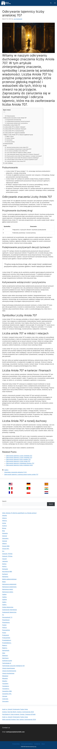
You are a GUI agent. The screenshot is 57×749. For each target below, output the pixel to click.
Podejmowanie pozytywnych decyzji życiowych (18, 121)
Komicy (4, 564)
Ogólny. (4, 604)
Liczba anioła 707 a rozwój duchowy (14, 130)
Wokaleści (5, 676)
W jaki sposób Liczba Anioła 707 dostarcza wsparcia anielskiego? (23, 157)
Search (4, 501)
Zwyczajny (5, 701)
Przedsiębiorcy (6, 640)
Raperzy (4, 645)
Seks (3, 653)
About (43, 744)
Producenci (5, 635)
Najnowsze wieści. (7, 592)
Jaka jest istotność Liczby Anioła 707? (16, 161)
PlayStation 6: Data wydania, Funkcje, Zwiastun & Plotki (18, 714)
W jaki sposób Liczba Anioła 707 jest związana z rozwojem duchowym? (24, 156)
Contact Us (37, 744)
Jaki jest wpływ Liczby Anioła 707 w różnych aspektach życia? (22, 159)
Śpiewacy (5, 655)
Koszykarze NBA (7, 571)
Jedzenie (5, 561)
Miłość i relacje (10, 136)
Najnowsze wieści (7, 589)
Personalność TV (7, 617)
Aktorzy (4, 518)
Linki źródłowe (9, 163)
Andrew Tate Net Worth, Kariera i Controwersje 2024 (18, 712)
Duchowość (9, 140)
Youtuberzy (5, 686)
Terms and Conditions (27, 744)
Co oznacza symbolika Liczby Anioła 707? (17, 150)
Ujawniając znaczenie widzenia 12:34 (15, 472)
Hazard (4, 559)
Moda (4, 581)
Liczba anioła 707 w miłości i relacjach (14, 127)
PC (3, 615)
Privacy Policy (16, 744)
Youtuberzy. (5, 688)
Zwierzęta (5, 699)
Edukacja (5, 533)
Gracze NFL (5, 548)
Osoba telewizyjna (7, 607)
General (4, 536)
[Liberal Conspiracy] (6, 3)
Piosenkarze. (6, 622)
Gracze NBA (6, 546)
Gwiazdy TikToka (7, 553)
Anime (4, 523)
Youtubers (5, 683)
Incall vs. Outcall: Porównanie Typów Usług (15, 709)
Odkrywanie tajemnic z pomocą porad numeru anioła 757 (21, 474)
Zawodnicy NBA (7, 691)
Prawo (4, 632)
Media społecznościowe (9, 579)
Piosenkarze (6, 620)
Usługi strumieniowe (8, 673)
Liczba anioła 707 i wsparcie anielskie (14, 132)
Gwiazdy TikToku (7, 556)
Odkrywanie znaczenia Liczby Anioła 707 (15, 118)
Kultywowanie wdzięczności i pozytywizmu (17, 123)
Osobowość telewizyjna (9, 612)
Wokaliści (5, 678)
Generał (4, 541)
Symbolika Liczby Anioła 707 (12, 125)
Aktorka (4, 515)
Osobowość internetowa (9, 609)
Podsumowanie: (11, 116)
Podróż (4, 625)
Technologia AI (6, 663)
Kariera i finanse (10, 138)
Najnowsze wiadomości (9, 584)
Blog (3, 531)
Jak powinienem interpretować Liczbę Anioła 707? (19, 149)
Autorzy (4, 525)
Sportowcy (5, 658)
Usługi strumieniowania (9, 671)
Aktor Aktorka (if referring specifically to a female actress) (19, 513)
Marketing (5, 576)
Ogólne (4, 594)
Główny (4, 543)
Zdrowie (4, 696)
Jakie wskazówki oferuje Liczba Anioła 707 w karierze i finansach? (23, 154)
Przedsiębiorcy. (6, 643)
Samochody (5, 650)
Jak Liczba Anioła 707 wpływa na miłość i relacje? (19, 152)
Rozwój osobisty (11, 141)
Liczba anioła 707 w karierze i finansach (15, 129)
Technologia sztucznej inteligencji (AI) (13, 665)
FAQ (5, 145)
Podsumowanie (8, 143)
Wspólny (4, 681)
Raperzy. (4, 648)
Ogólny (6, 470)
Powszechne (6, 630)
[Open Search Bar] (51, 3)
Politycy (4, 627)
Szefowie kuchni (7, 660)
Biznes (4, 528)
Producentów (6, 637)
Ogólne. (4, 597)
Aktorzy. (4, 520)
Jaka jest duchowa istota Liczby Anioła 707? (17, 147)
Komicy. (4, 566)
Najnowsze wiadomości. (9, 587)
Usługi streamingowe (8, 668)
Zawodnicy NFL (7, 693)
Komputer (5, 569)
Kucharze (5, 574)
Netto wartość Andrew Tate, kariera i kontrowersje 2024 (19, 719)
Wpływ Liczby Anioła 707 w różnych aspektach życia (18, 134)
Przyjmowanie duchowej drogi (13, 119)
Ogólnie (4, 599)
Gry (3, 551)
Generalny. (5, 538)
